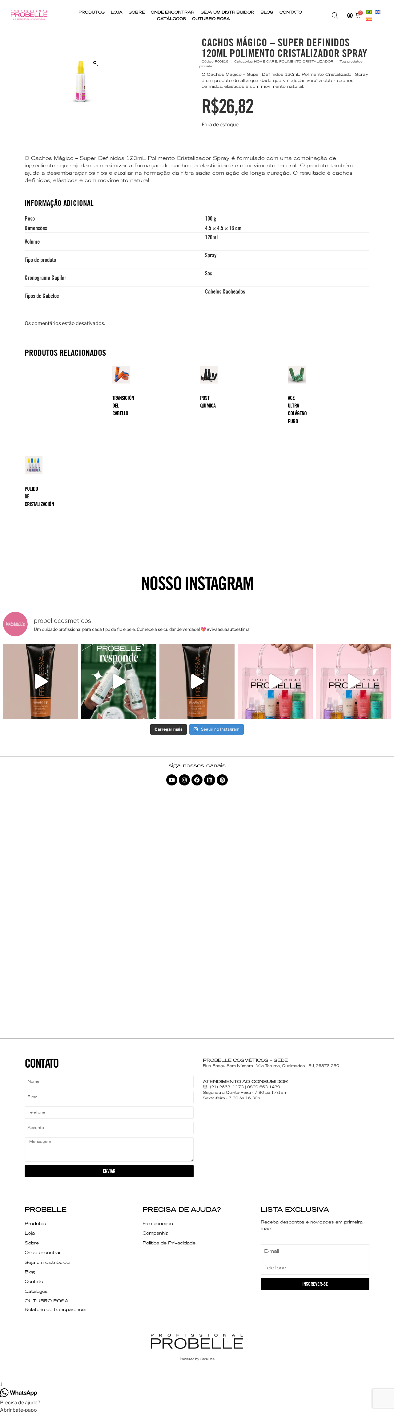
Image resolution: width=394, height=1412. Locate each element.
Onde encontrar (173, 12)
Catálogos (171, 18)
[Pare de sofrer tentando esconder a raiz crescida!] (40, 681)
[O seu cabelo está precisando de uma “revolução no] (118, 681)
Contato (290, 12)
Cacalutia (207, 1359)
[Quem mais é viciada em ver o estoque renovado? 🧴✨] (275, 681)
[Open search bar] (335, 15)
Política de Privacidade (169, 1243)
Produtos (91, 12)
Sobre (137, 12)
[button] (96, 63)
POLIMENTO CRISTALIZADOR (306, 61)
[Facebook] (197, 779)
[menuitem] (369, 11)
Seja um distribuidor (227, 12)
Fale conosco (158, 1223)
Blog (266, 12)
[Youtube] (171, 779)
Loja (117, 12)
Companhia (155, 1233)
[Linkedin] (209, 779)
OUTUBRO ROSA (211, 18)
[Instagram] (184, 779)
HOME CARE (265, 61)
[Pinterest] (222, 779)
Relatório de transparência (55, 1309)
